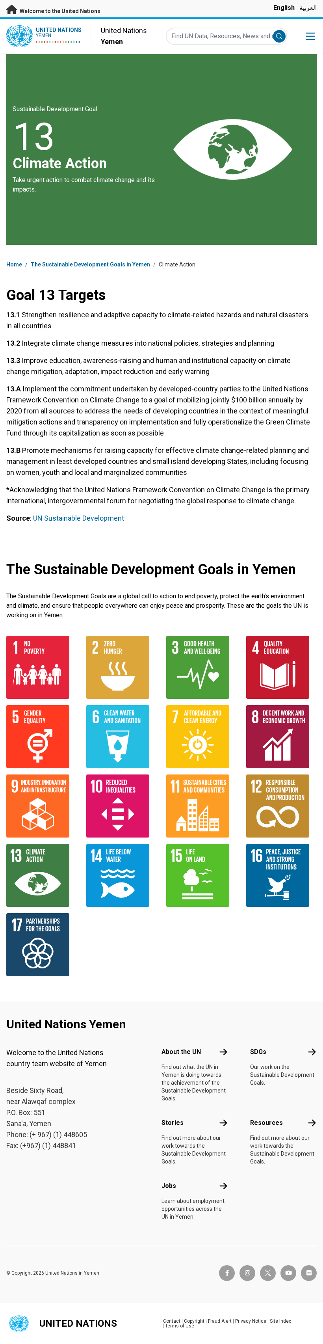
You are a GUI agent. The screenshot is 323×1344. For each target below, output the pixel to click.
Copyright (194, 1321)
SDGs (258, 1051)
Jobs (169, 1185)
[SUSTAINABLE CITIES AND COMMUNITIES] (201, 806)
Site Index (280, 1321)
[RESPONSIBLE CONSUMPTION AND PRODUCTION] (281, 806)
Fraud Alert (220, 1321)
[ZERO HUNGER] (121, 667)
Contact (171, 1321)
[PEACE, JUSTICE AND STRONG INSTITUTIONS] (281, 875)
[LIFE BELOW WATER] (121, 875)
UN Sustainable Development (78, 518)
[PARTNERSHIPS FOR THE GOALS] (41, 944)
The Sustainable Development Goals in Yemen (90, 264)
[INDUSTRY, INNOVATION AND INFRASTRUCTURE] (41, 806)
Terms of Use (179, 1326)
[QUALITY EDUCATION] (281, 667)
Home (14, 264)
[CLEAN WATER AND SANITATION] (121, 736)
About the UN (181, 1051)
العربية (308, 7)
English (284, 7)
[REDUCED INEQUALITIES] (121, 806)
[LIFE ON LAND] (201, 875)
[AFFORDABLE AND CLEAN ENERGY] (201, 736)
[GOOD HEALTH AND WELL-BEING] (201, 667)
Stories (173, 1122)
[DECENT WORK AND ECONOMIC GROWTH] (281, 736)
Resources (266, 1122)
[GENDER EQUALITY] (41, 736)
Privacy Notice (250, 1321)
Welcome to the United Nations (59, 11)
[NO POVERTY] (41, 667)
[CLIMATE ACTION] (41, 875)
